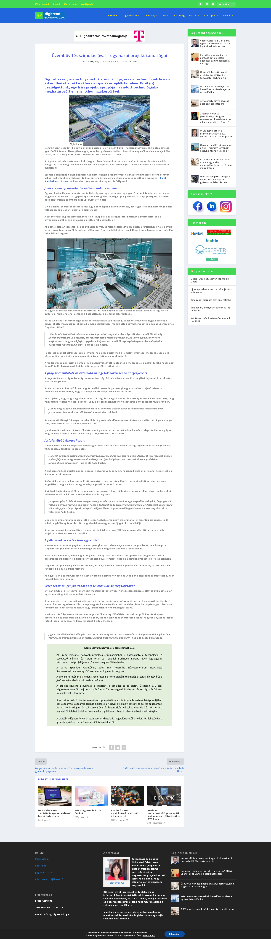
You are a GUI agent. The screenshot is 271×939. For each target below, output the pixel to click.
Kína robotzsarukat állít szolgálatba (211, 299)
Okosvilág (149, 15)
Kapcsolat (40, 865)
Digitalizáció (130, 15)
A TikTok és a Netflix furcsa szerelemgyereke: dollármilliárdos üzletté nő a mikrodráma (216, 164)
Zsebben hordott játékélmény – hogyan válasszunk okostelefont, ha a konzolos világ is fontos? (215, 118)
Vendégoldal (87, 4)
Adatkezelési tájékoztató (49, 879)
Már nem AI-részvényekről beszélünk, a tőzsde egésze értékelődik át (215, 89)
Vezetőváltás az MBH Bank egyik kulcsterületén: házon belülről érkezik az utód (215, 43)
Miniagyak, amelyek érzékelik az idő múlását (210, 309)
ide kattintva (149, 935)
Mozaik (56, 4)
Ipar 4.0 (127, 61)
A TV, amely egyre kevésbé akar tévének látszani (214, 102)
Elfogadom (174, 934)
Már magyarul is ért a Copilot (88, 812)
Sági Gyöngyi (92, 61)
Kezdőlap (113, 15)
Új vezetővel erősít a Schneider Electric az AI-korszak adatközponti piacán (216, 133)
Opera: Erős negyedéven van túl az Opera (210, 280)
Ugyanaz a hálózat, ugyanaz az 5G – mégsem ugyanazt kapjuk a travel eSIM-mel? (216, 148)
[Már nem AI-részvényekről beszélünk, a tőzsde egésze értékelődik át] (195, 89)
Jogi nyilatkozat (44, 872)
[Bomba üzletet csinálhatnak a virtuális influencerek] (127, 796)
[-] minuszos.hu (204, 271)
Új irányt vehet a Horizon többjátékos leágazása (211, 291)
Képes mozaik (42, 4)
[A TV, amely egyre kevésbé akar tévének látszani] (195, 103)
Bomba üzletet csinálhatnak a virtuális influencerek (125, 813)
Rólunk (227, 15)
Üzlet (134, 61)
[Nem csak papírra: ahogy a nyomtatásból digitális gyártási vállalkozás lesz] (195, 179)
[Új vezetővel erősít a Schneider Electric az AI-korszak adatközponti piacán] (195, 133)
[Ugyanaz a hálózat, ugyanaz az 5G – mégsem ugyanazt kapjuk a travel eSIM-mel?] (195, 147)
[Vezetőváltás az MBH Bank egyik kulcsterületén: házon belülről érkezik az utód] (195, 43)
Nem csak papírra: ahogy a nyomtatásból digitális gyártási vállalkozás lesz (215, 179)
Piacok (192, 15)
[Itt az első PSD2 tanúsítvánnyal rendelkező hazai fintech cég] (55, 796)
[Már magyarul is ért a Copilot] (91, 796)
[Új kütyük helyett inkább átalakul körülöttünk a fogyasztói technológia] (195, 74)
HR (164, 15)
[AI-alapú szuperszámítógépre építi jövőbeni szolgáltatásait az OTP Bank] (164, 796)
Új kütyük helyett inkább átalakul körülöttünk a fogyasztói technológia (213, 75)
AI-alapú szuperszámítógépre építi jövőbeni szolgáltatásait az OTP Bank (164, 814)
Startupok (209, 15)
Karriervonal (70, 4)
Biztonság (179, 15)
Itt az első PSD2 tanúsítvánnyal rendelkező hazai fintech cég (54, 813)
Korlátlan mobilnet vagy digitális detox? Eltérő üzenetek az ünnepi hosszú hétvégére (215, 59)
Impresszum (42, 858)
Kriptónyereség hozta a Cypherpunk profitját (211, 319)
